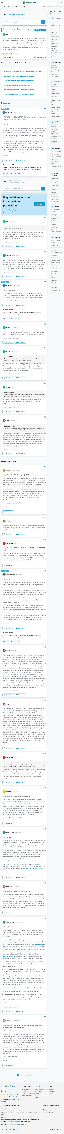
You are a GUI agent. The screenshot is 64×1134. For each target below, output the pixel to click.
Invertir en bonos (56, 232)
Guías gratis (38, 1091)
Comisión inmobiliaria (54, 196)
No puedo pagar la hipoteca (55, 263)
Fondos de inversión (54, 215)
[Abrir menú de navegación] (2, 3)
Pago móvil (54, 245)
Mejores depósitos (54, 66)
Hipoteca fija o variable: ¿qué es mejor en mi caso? (19, 76)
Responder (41, 30)
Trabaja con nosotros (27, 1095)
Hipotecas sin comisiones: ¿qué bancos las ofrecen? (19, 89)
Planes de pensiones (54, 228)
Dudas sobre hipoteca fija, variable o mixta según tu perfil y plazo (23, 72)
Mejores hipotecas (54, 85)
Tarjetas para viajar (55, 162)
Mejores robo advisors (55, 210)
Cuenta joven (55, 37)
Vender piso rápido (54, 179)
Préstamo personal (54, 126)
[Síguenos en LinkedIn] (17, 1129)
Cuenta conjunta (56, 44)
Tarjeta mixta (54, 159)
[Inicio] (29, 3)
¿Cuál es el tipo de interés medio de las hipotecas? (19, 80)
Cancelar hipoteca (54, 189)
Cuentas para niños (55, 40)
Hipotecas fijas (55, 93)
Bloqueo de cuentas (54, 272)
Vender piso (54, 185)
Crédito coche (55, 133)
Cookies (51, 1093)
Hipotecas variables (54, 97)
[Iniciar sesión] (62, 3)
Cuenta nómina (55, 25)
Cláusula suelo (55, 260)
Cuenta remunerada (54, 29)
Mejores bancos (55, 240)
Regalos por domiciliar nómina (56, 51)
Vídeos (37, 1093)
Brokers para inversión (55, 219)
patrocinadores (20, 1124)
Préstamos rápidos (54, 142)
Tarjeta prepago (55, 154)
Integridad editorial (48, 6)
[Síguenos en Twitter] (6, 1129)
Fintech (53, 243)
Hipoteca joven (55, 105)
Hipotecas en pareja (55, 113)
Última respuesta (39, 57)
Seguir (30, 30)
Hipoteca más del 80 (56, 101)
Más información (6, 63)
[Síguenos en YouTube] (14, 1129)
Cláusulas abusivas (54, 281)
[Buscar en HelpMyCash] (58, 3)
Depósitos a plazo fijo (56, 71)
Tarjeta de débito (56, 156)
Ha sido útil (9, 161)
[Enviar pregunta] (43, 22)
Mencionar (21, 161)
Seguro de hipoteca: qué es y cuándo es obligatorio (19, 94)
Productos (18, 63)
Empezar (39, 204)
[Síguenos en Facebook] (2, 1129)
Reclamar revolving (54, 256)
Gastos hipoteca (55, 116)
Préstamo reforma (56, 136)
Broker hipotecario (54, 90)
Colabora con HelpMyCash (28, 1093)
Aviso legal (51, 1089)
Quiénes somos (26, 1089)
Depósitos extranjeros (54, 75)
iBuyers (53, 192)
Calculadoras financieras (41, 1089)
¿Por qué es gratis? (58, 6)
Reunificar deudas (54, 268)
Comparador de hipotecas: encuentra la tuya (17, 85)
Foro (5, 6)
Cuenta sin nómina (54, 33)
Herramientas (29, 63)
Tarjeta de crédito (56, 151)
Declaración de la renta (56, 291)
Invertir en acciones (54, 224)
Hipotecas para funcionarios (55, 108)
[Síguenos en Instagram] (10, 1129)
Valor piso (54, 183)
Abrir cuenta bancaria (54, 47)
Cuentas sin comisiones (54, 22)
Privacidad (51, 1091)
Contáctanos (25, 1091)
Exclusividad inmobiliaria (55, 200)
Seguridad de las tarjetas (56, 167)
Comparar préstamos (54, 130)
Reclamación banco (55, 277)
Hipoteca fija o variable (12, 54)
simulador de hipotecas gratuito (33, 868)
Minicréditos (54, 138)
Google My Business (15, 1095)
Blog (36, 1097)
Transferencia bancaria (55, 56)
